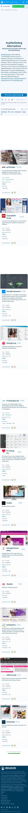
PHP (15, 555)
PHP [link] (9, 112)
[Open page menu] (26, 2)
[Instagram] (15, 807)
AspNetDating (5, 54)
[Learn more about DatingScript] (3, 343)
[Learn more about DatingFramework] (3, 291)
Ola (11, 775)
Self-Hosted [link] (4, 112)
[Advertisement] (14, 25)
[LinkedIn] (18, 807)
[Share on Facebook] (2, 99)
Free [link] (12, 112)
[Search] (23, 2)
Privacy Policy (4, 797)
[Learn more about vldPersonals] (3, 675)
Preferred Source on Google (7, 803)
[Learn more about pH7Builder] (3, 167)
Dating (3, 183)
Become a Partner (5, 802)
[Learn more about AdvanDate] (3, 722)
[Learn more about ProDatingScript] (3, 401)
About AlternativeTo (6, 800)
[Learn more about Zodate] (3, 503)
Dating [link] (23, 112)
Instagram (3, 789)
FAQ (2, 794)
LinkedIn (10, 789)
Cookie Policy (4, 799)
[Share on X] (5, 99)
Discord (18, 786)
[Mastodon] (7, 807)
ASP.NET (4, 58)
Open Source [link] (18, 112)
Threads (21, 787)
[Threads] (12, 807)
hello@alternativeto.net (6, 786)
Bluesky (17, 787)
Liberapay (20, 790)
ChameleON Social (7, 78)
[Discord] (1, 807)
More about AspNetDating (13, 95)
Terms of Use (4, 795)
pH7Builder (13, 72)
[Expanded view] (22, 109)
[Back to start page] (2, 2)
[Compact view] (23, 109)
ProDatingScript (17, 80)
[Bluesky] (9, 807)
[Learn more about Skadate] (3, 584)
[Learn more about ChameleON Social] (3, 216)
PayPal (2, 792)
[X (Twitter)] (4, 807)
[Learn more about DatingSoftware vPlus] (3, 548)
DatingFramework (20, 78)
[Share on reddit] (9, 99)
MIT (12, 179)
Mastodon (12, 787)
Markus (16, 775)
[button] (19, 167)
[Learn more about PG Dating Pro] (3, 451)
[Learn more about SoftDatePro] (3, 625)
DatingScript (5, 80)
